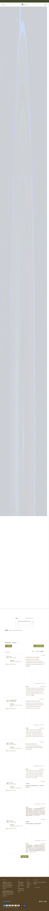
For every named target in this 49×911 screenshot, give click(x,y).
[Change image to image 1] (5, 403)
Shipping (20, 510)
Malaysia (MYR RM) (7, 901)
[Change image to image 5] (24, 403)
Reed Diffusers (21, 882)
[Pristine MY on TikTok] (44, 901)
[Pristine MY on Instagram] (42, 901)
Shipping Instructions (7, 434)
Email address (37, 885)
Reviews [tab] (8, 643)
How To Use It (6, 431)
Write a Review (40, 646)
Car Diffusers (20, 883)
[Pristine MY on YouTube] (45, 901)
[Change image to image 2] (10, 403)
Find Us (28, 882)
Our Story (5, 882)
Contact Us (29, 883)
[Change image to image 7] (34, 403)
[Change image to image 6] (29, 403)
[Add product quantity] (4, 496)
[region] (24, 636)
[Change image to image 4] (19, 403)
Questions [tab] (14, 643)
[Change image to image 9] (44, 403)
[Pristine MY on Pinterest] (41, 901)
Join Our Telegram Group (8, 891)
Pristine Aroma (15, 907)
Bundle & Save (21, 888)
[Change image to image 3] (14, 403)
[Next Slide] (43, 636)
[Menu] (3, 4)
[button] (24, 504)
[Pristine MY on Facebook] (39, 901)
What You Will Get (7, 426)
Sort (33, 651)
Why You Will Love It (8, 428)
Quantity (5, 493)
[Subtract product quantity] (8, 496)
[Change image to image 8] (39, 403)
